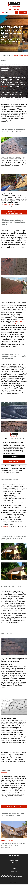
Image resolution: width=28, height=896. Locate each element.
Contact (14, 866)
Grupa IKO (14, 871)
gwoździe (5, 503)
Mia (17, 882)
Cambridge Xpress (15, 323)
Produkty (14, 862)
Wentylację (5, 526)
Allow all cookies (14, 461)
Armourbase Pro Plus (7, 204)
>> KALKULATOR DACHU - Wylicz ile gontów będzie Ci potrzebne (14, 212)
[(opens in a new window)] (10, 9)
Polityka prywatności (7, 875)
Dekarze (14, 868)
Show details (14, 456)
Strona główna (6, 55)
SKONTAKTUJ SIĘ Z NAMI (14, 806)
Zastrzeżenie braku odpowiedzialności (12, 876)
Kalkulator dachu (14, 860)
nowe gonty (5, 87)
